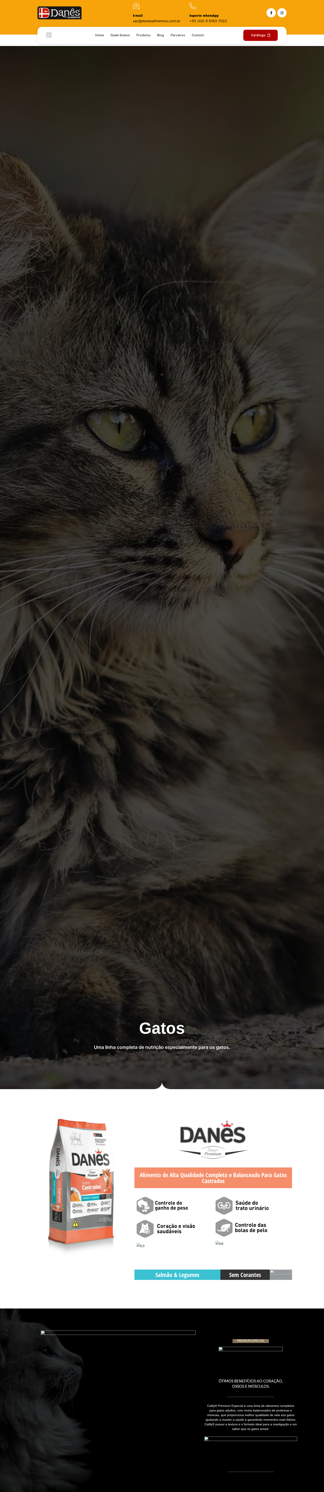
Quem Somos (120, 35)
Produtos (143, 35)
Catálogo (258, 35)
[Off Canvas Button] (50, 35)
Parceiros (178, 35)
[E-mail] (136, 6)
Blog (160, 35)
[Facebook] (271, 12)
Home (99, 35)
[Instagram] (282, 12)
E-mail (138, 15)
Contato (198, 35)
